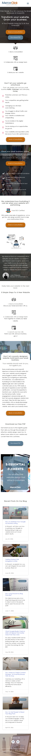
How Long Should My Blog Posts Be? (14, 594)
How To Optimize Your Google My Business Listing (15, 522)
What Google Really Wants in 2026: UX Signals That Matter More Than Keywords (15, 632)
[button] (28, 3)
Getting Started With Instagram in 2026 (12, 560)
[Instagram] (17, 741)
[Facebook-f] (13, 741)
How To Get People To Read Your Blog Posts (14, 713)
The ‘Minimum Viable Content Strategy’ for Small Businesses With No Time (15, 674)
